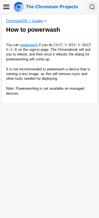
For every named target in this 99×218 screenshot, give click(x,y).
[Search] (92, 6)
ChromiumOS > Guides (24, 21)
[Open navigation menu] (6, 6)
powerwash (29, 45)
